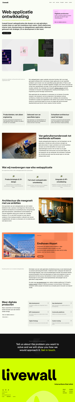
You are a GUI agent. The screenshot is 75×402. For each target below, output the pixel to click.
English (3, 396)
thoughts (62, 2)
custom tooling (33, 284)
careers (66, 2)
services (57, 2)
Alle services (5, 317)
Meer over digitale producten (8, 314)
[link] (7, 2)
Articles (3, 393)
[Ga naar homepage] (33, 373)
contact (70, 2)
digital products (59, 88)
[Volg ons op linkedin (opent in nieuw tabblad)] (3, 390)
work (54, 2)
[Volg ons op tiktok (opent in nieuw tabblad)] (8, 390)
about (50, 2)
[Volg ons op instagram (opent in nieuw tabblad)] (6, 390)
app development (41, 282)
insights (71, 389)
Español (14, 396)
